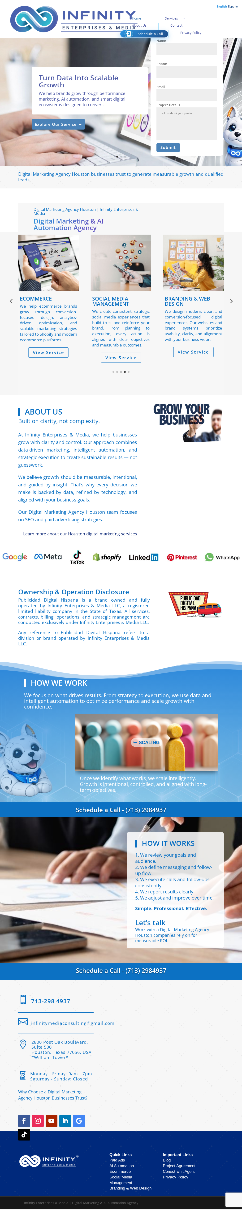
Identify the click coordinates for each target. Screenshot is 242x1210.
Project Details (168, 105)
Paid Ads (117, 1160)
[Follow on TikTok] (24, 1135)
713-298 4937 (50, 1001)
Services (171, 18)
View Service (48, 357)
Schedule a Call (150, 34)
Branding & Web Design (130, 1188)
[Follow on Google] (79, 1121)
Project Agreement (179, 1166)
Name (161, 40)
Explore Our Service (56, 124)
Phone (161, 63)
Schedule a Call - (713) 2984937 (121, 810)
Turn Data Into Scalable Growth (78, 81)
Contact (176, 25)
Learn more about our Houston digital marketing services (80, 534)
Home (136, 18)
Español (233, 6)
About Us (139, 25)
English (222, 6)
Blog (167, 1160)
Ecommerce (120, 1172)
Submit (168, 147)
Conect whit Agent (179, 1172)
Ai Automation (121, 1166)
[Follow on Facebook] (24, 1121)
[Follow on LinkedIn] (65, 1121)
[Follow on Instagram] (38, 1121)
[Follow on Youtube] (51, 1121)
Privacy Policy (190, 32)
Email (160, 87)
